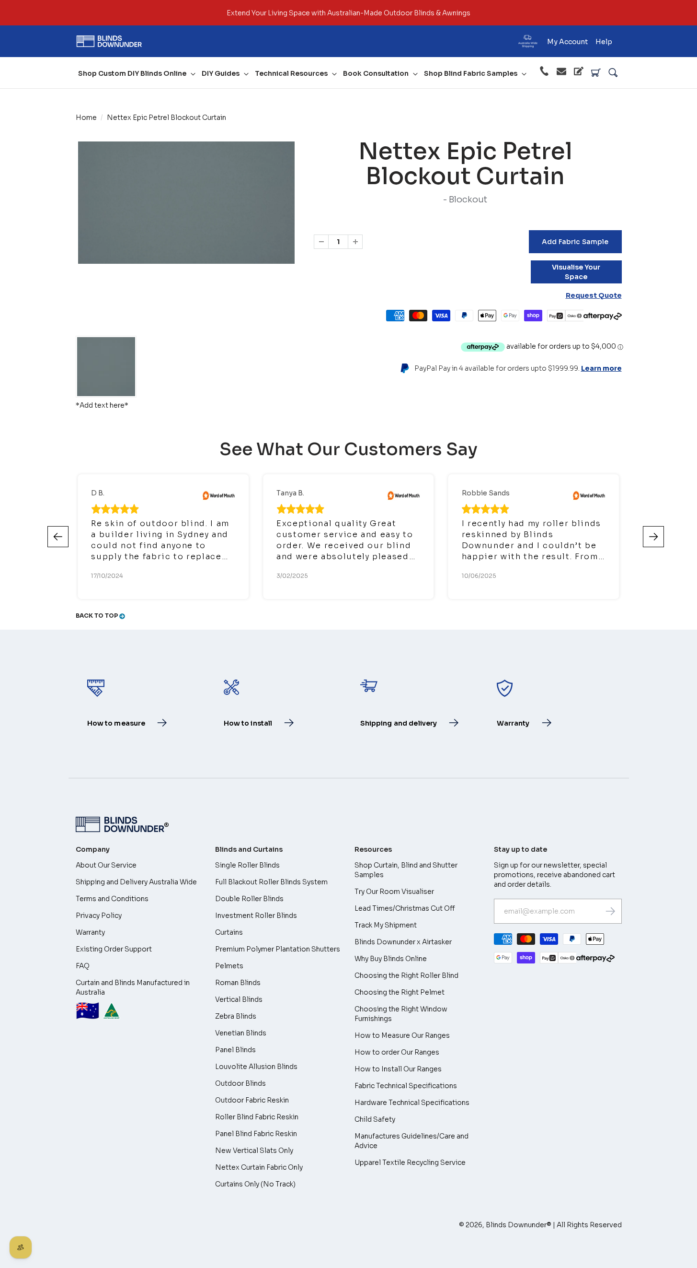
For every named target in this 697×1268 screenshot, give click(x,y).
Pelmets (229, 966)
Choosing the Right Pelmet (399, 992)
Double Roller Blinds (249, 898)
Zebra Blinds (235, 1016)
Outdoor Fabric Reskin (252, 1100)
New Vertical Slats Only (254, 1150)
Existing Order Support (114, 949)
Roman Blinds (238, 982)
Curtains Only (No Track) (255, 1184)
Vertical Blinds (239, 999)
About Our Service (106, 865)
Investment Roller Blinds (256, 915)
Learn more (601, 368)
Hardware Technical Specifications (411, 1102)
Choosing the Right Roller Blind (406, 975)
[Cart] (596, 72)
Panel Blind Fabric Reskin (256, 1133)
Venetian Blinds (240, 1033)
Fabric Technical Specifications (405, 1085)
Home (86, 117)
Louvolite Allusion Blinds (256, 1066)
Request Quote (594, 295)
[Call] (544, 72)
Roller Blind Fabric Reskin (256, 1117)
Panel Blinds (235, 1049)
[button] (653, 536)
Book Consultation (376, 73)
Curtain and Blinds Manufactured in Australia (133, 1000)
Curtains (229, 932)
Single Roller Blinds (247, 865)
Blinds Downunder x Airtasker (403, 942)
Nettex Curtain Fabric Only (259, 1167)
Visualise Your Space (576, 272)
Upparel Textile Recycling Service (410, 1162)
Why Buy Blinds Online (390, 958)
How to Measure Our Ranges (402, 1035)
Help (603, 41)
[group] (106, 367)
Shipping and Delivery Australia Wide (136, 882)
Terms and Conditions (112, 898)
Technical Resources (291, 73)
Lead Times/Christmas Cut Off (404, 908)
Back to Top (97, 615)
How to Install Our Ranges (398, 1069)
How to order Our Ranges (396, 1052)
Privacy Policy (99, 915)
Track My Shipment (385, 925)
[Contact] (561, 73)
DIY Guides (221, 73)
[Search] (613, 72)
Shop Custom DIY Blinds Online (132, 73)
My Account (567, 41)
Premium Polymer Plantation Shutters (277, 949)
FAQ (83, 966)
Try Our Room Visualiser (394, 891)
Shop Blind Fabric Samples (470, 73)
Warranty (90, 932)
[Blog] (578, 72)
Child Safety (374, 1119)
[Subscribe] (610, 911)
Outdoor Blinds (240, 1083)
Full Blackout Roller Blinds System (271, 882)
